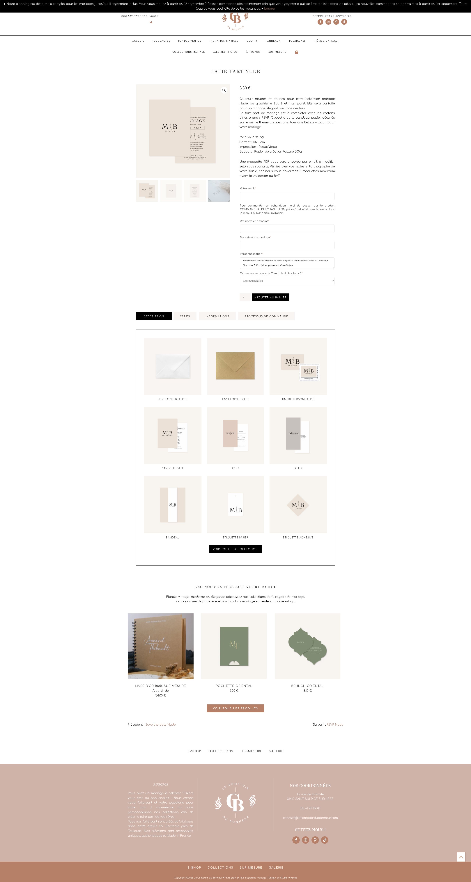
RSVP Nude (335, 724)
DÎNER (298, 468)
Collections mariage (188, 52)
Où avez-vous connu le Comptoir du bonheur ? (271, 273)
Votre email (248, 188)
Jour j (252, 41)
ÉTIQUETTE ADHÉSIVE (298, 537)
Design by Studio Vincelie (282, 877)
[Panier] (296, 52)
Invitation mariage (224, 41)
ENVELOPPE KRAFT (235, 399)
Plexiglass (297, 41)
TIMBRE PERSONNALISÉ (298, 399)
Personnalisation (251, 253)
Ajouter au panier (270, 297)
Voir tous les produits (235, 708)
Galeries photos (225, 52)
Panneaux (273, 41)
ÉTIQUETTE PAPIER (235, 537)
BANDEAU (173, 537)
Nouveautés (161, 41)
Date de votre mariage (255, 237)
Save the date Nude (160, 724)
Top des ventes (189, 41)
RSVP (235, 468)
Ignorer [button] (269, 8)
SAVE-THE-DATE (173, 468)
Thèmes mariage (325, 41)
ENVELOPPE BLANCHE (172, 399)
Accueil (138, 41)
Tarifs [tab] (185, 316)
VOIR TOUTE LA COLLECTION (235, 549)
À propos (253, 52)
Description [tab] (154, 316)
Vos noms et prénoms (254, 221)
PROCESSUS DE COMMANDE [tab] (266, 316)
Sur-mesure (277, 52)
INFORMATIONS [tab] (217, 316)
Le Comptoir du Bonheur (235, 18)
